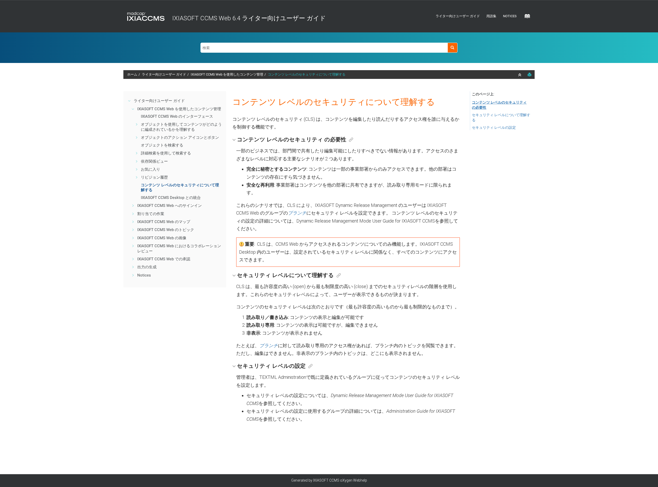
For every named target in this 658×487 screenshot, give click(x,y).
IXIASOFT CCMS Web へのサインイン (169, 205)
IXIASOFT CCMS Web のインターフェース (177, 116)
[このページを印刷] (529, 74)
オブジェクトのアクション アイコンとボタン (180, 137)
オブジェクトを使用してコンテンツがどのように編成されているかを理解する (181, 127)
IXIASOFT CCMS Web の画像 (161, 238)
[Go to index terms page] (525, 18)
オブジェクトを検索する (162, 145)
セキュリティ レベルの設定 (494, 127)
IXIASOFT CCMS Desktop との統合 (171, 197)
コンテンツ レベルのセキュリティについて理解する (306, 74)
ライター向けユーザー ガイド (458, 16)
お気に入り (150, 169)
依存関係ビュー (154, 161)
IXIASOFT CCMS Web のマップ (163, 221)
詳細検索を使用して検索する (166, 153)
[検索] (452, 48)
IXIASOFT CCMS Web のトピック (165, 229)
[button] (129, 101)
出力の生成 (147, 267)
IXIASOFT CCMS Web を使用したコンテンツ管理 (227, 74)
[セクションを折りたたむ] (520, 75)
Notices (510, 16)
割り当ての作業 (150, 214)
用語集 (491, 16)
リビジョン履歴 (154, 177)
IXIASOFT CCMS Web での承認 (163, 259)
